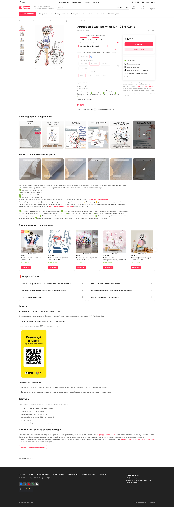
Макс (130, 439)
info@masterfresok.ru (133, 478)
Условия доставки (88, 474)
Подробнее (25, 267)
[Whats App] (33, 484)
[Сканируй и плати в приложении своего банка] (33, 378)
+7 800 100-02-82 (137, 2)
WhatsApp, (137, 439)
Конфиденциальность (140, 502)
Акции (31, 474)
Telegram (124, 439)
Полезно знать (73, 474)
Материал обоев (43, 474)
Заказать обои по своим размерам (33, 447)
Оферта (49, 478)
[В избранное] (149, 30)
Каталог (22, 474)
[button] (155, 249)
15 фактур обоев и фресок (145, 86)
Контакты (102, 474)
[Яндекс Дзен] (37, 484)
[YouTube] (29, 484)
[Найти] (127, 7)
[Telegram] (25, 484)
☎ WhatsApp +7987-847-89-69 (61, 206)
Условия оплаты (58, 474)
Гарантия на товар (36, 478)
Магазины (22, 478)
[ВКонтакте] (21, 484)
